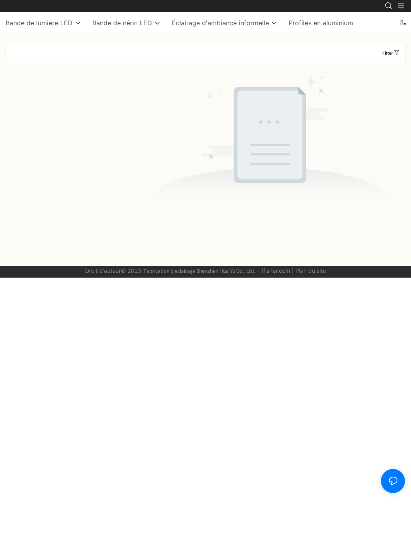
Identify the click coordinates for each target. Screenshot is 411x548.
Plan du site (310, 270)
